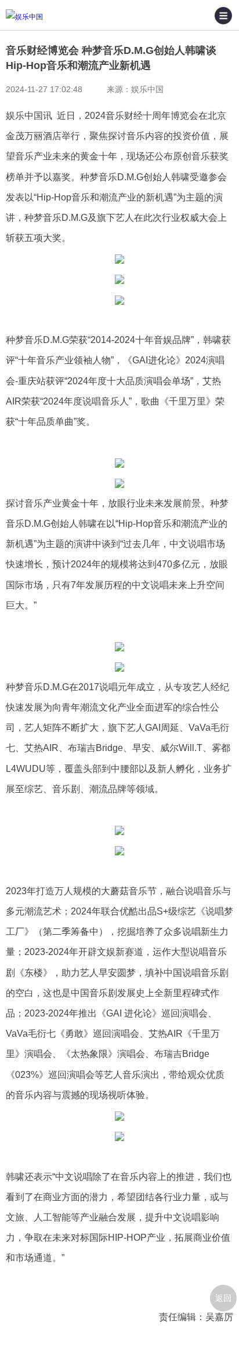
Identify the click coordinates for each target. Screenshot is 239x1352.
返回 (223, 1298)
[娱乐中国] (40, 17)
